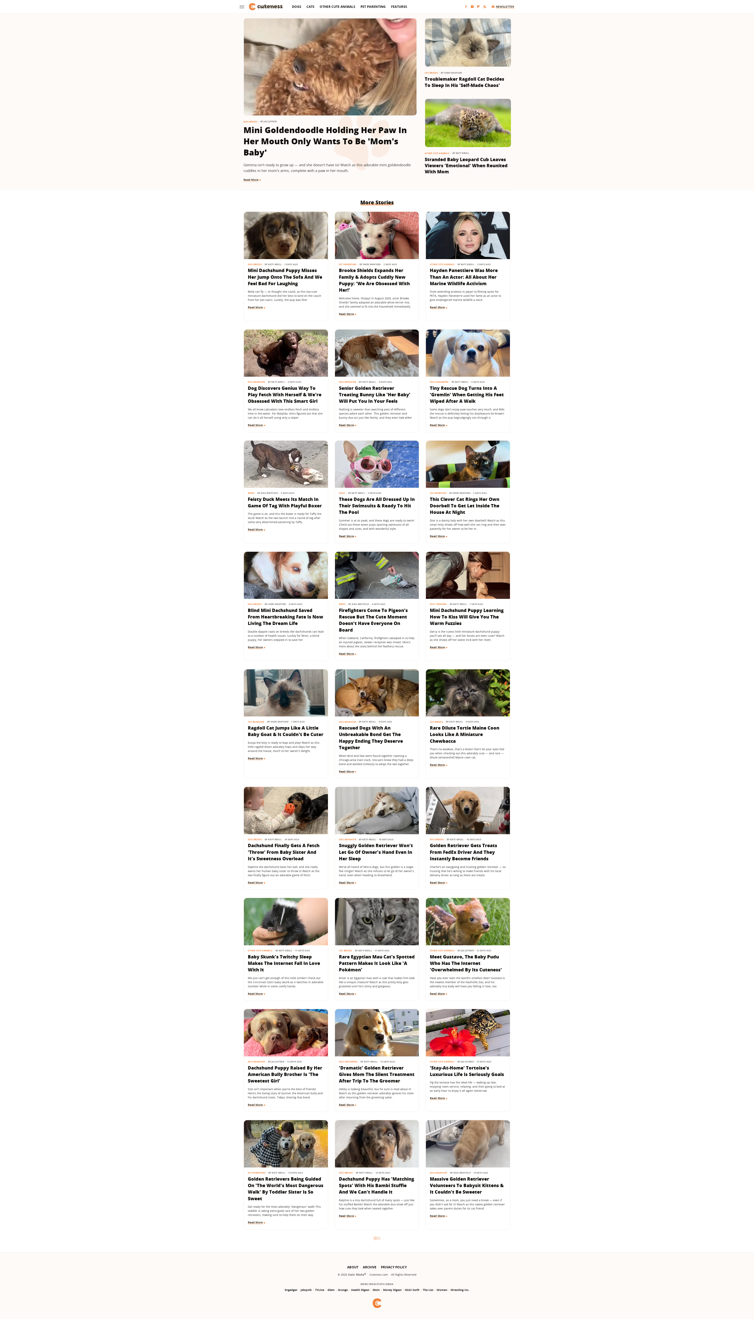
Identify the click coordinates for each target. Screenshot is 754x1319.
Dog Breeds (250, 121)
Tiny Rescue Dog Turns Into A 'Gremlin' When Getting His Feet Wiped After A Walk (467, 394)
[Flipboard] (478, 7)
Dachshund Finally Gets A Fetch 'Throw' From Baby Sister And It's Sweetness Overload (283, 852)
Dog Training (438, 604)
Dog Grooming (439, 381)
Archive (370, 1267)
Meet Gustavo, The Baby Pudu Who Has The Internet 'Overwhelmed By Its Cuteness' (466, 963)
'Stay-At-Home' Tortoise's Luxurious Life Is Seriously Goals (467, 1071)
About (353, 1267)
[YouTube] (472, 7)
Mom (376, 1290)
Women (442, 1290)
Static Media (356, 1274)
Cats (310, 7)
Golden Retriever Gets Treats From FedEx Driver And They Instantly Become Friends (463, 852)
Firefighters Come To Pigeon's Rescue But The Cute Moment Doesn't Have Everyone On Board (373, 620)
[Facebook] (466, 7)
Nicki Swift (412, 1290)
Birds (251, 492)
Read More (251, 180)
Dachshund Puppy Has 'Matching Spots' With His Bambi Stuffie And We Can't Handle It (376, 1185)
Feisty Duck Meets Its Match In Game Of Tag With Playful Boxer (285, 502)
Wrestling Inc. (460, 1290)
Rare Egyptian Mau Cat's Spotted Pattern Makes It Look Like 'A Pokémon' (377, 963)
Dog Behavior (256, 381)
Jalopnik (306, 1290)
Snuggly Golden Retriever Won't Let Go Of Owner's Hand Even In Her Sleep (376, 852)
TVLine (319, 1290)
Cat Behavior (438, 492)
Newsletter (505, 6)
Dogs (296, 7)
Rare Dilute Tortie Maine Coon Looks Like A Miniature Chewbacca (464, 734)
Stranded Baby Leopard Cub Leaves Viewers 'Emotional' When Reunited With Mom (466, 165)
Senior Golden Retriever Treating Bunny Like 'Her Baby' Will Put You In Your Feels (374, 394)
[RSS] (484, 7)
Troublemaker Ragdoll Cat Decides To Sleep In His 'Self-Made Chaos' (464, 82)
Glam (331, 1290)
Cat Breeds (431, 72)
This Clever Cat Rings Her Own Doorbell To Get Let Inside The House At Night (464, 505)
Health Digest (360, 1290)
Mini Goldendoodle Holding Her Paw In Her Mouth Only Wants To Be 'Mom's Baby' (325, 141)
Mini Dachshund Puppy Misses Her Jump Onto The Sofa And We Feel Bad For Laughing (285, 277)
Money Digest (392, 1290)
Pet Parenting (373, 7)
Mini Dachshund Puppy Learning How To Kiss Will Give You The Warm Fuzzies (467, 617)
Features (399, 7)
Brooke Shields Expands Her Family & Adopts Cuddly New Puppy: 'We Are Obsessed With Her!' (374, 280)
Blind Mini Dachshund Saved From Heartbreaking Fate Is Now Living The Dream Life (285, 617)
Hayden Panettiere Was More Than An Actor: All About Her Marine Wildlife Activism (464, 277)
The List (428, 1290)
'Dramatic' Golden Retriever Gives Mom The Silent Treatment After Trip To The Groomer (377, 1074)
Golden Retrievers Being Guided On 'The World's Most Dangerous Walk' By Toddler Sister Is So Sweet (285, 1189)
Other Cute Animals (337, 7)
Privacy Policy (394, 1267)
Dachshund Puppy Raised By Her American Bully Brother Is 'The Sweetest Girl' (285, 1074)
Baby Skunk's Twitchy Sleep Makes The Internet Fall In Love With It (284, 963)
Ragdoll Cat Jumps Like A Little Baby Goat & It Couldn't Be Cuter (285, 731)
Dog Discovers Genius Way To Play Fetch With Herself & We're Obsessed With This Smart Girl (284, 394)
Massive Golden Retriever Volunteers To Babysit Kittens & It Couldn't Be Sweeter (467, 1185)
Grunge (343, 1290)
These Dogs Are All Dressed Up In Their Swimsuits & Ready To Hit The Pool (377, 505)
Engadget (291, 1290)
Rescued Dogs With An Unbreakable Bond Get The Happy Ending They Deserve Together (371, 738)
